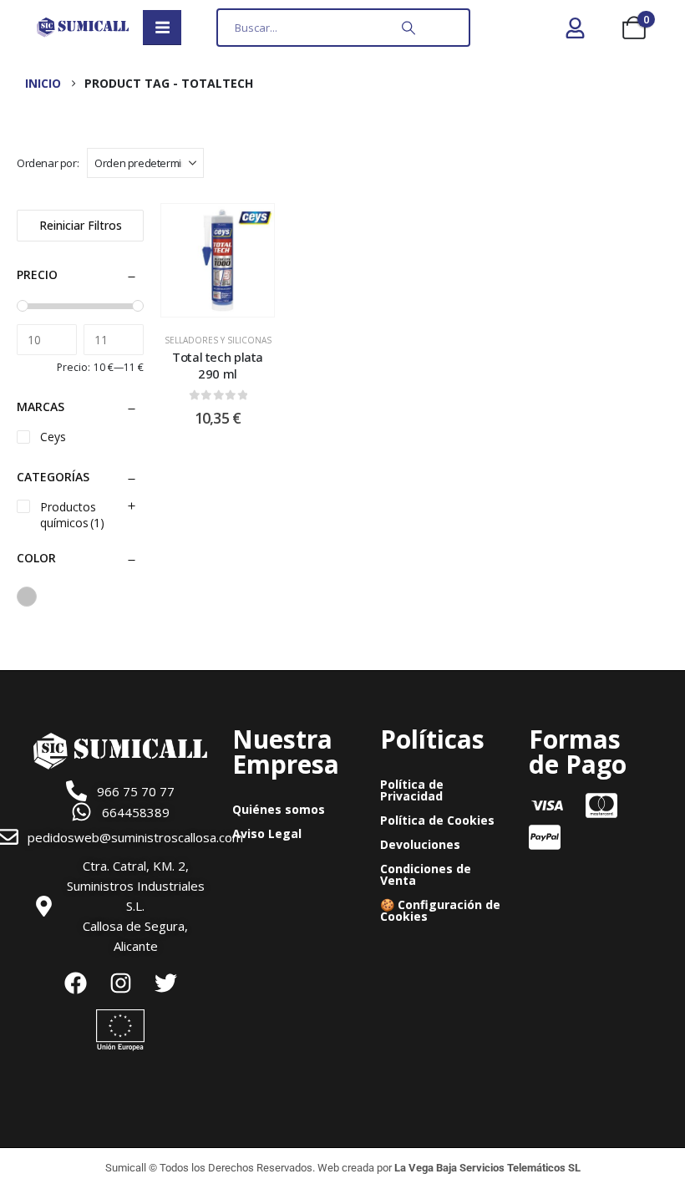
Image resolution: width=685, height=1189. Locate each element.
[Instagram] (120, 982)
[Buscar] (408, 27)
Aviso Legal (267, 833)
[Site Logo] (83, 27)
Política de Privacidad (412, 790)
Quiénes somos (278, 809)
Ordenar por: (48, 162)
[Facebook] (75, 982)
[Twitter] (165, 982)
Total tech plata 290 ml (217, 365)
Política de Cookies (437, 820)
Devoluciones (420, 844)
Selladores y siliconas (218, 340)
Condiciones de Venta (425, 874)
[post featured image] (217, 260)
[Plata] (27, 597)
